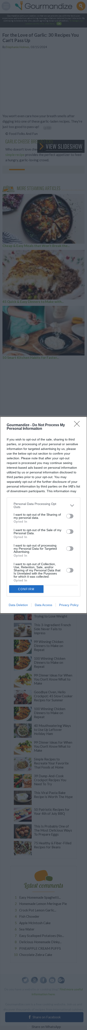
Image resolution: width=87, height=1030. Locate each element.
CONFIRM (26, 589)
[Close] (78, 425)
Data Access (43, 605)
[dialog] (43, 515)
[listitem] (43, 505)
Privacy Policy (69, 605)
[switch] (69, 516)
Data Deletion (18, 605)
